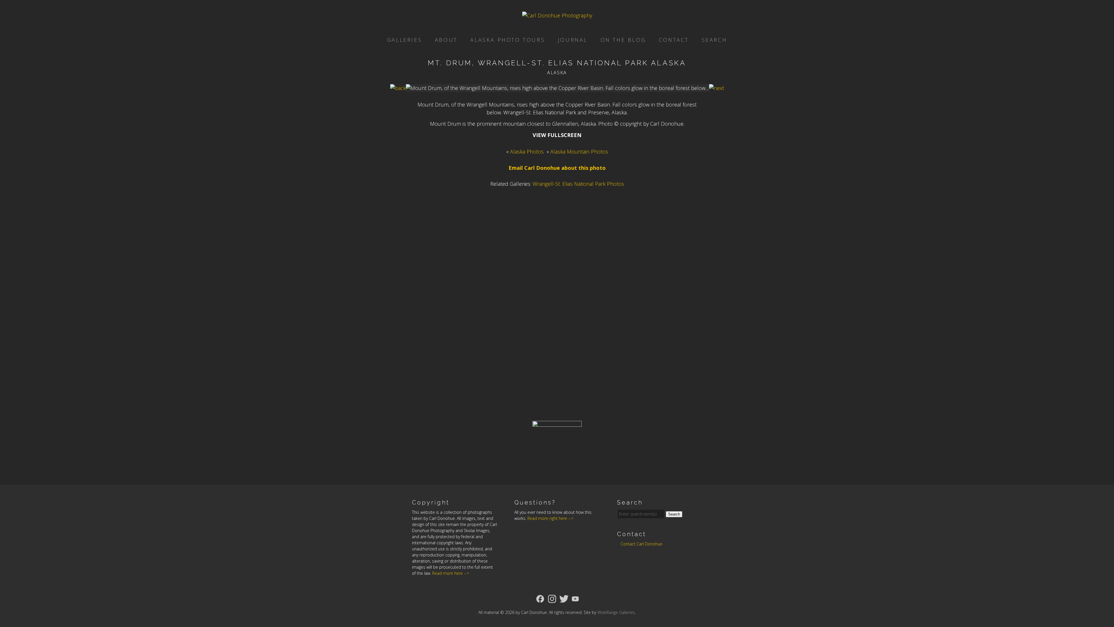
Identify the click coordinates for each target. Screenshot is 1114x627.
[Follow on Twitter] (563, 598)
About (446, 39)
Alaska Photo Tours (507, 39)
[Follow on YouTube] (575, 598)
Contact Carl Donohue (641, 544)
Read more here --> (450, 573)
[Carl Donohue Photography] (557, 15)
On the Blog (623, 39)
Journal (572, 39)
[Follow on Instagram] (552, 598)
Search (714, 39)
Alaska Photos (527, 151)
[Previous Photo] (398, 87)
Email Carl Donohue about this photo (557, 167)
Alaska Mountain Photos (579, 151)
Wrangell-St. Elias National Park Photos (578, 183)
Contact (674, 39)
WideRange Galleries (616, 612)
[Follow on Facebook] (540, 598)
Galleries (404, 39)
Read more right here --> (550, 518)
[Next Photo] (716, 87)
